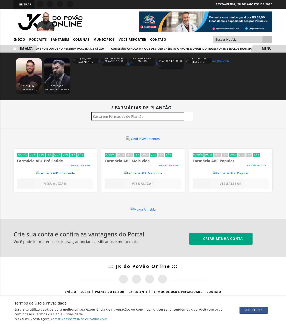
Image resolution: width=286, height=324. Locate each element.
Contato (158, 39)
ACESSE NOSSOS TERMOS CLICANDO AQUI (79, 319)
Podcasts (38, 39)
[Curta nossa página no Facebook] (123, 279)
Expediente (138, 292)
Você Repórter (132, 39)
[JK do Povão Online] (49, 21)
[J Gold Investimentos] (143, 138)
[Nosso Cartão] (205, 21)
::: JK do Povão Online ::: (143, 266)
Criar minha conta (222, 238)
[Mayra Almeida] (143, 209)
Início (19, 39)
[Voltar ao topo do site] (280, 194)
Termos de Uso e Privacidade (177, 292)
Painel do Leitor (109, 292)
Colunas (81, 39)
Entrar (25, 4)
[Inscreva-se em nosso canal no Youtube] (162, 279)
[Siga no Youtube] (60, 4)
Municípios (104, 39)
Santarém (60, 39)
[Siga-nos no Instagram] (136, 279)
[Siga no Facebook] (40, 4)
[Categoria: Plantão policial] (171, 66)
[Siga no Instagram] (50, 4)
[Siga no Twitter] (70, 4)
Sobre (86, 292)
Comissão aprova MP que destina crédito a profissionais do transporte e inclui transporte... (183, 48)
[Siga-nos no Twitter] (149, 279)
